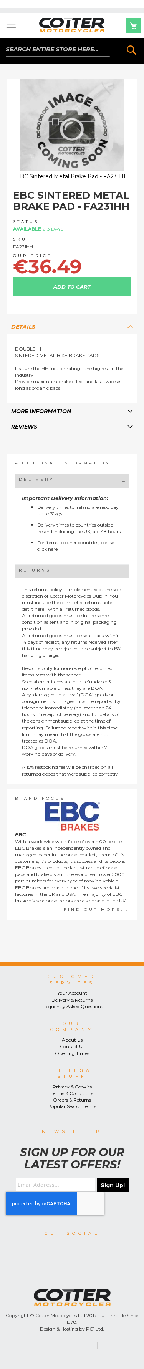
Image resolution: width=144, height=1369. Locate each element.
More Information (41, 411)
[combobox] (58, 49)
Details (23, 326)
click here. (48, 549)
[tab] (72, 326)
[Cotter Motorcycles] (72, 25)
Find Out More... (96, 909)
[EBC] (72, 816)
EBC (20, 834)
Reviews (24, 426)
